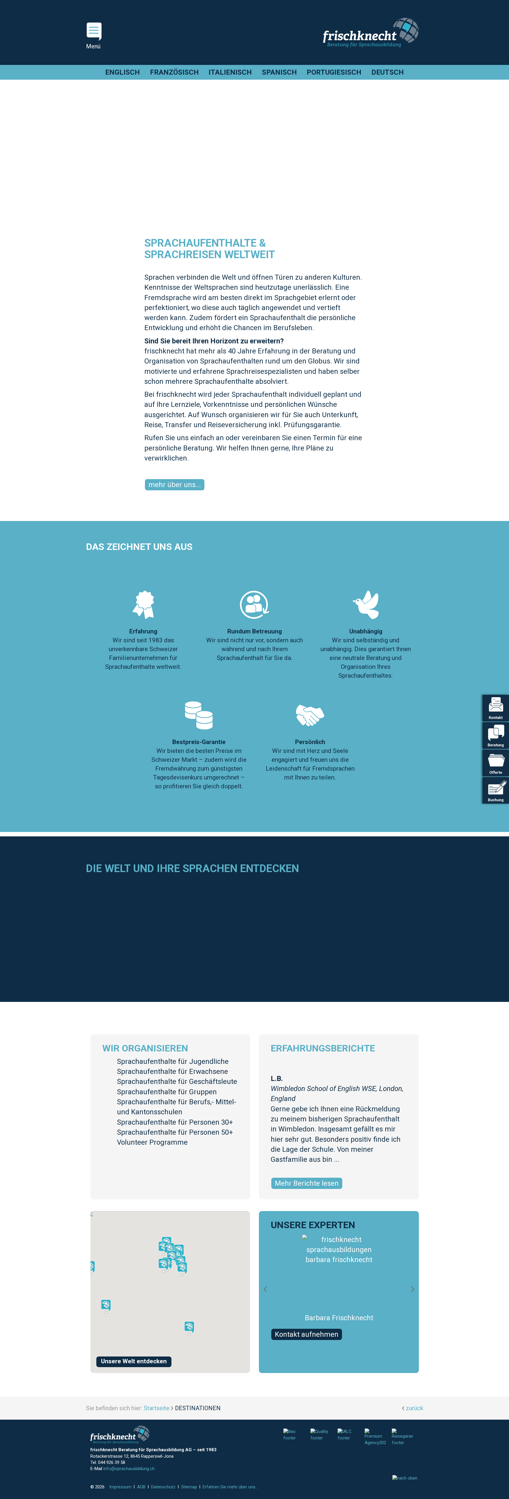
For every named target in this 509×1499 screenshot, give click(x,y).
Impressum (120, 1487)
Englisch (122, 72)
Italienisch (230, 72)
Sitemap (189, 1487)
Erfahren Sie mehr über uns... (230, 1487)
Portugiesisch (334, 72)
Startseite (156, 1408)
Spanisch (279, 72)
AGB (141, 1487)
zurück (414, 1408)
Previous (269, 1288)
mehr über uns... (174, 485)
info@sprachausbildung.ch (129, 1468)
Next (417, 1288)
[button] (172, 1258)
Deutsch (387, 72)
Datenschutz (163, 1487)
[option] (339, 1289)
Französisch (174, 72)
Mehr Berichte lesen (307, 1183)
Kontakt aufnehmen (306, 1334)
